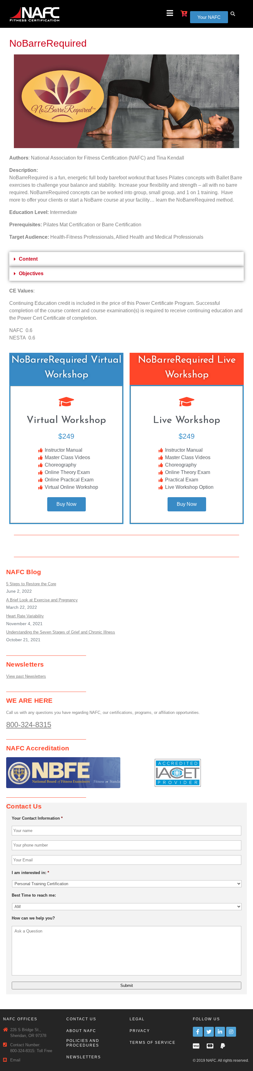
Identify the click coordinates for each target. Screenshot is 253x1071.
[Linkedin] (220, 1032)
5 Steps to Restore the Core (31, 584)
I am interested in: (30, 872)
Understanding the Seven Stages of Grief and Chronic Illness (60, 632)
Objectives (31, 273)
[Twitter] (209, 1032)
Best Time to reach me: (34, 895)
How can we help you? (33, 918)
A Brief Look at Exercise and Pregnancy (42, 600)
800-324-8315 (28, 724)
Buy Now (66, 504)
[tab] (126, 259)
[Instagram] (231, 1032)
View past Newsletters (26, 676)
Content (28, 259)
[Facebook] (198, 1032)
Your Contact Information (37, 818)
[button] (209, 17)
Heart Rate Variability (25, 616)
